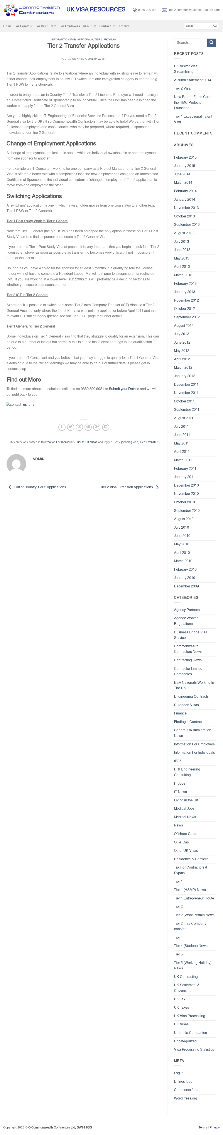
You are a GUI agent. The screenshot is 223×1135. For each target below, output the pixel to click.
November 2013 (186, 208)
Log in (179, 1073)
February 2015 (185, 157)
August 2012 (184, 326)
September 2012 (187, 317)
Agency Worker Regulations (186, 621)
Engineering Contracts (191, 697)
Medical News (185, 817)
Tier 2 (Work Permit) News (194, 915)
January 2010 (184, 578)
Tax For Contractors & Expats (191, 870)
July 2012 (181, 334)
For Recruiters (46, 26)
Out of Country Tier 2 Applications (40, 487)
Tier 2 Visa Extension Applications (127, 487)
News (178, 825)
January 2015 (184, 166)
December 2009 (186, 586)
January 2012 (184, 376)
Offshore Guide (185, 834)
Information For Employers (194, 744)
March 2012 (183, 368)
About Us (89, 26)
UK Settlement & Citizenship (187, 988)
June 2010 (182, 536)
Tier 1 (178, 882)
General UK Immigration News (192, 733)
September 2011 (186, 410)
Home (7, 26)
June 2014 (182, 174)
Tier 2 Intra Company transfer (190, 926)
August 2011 (183, 418)
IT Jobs (179, 784)
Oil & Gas (181, 842)
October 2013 (184, 216)
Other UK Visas (186, 851)
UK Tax (179, 999)
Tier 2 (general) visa (125, 442)
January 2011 (184, 477)
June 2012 (182, 342)
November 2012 (186, 300)
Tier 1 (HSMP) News (190, 890)
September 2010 (187, 511)
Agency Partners (187, 610)
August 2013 (184, 233)
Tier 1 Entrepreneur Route (194, 898)
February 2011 (185, 469)
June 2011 (182, 435)
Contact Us (107, 26)
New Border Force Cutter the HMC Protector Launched (193, 102)
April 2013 (182, 267)
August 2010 (184, 519)
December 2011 (186, 385)
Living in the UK (186, 800)
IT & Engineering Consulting (187, 772)
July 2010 (181, 527)
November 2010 (186, 494)
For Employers (70, 26)
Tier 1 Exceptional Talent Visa (193, 119)
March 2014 (183, 183)
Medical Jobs (184, 809)
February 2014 (185, 191)
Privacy (215, 1127)
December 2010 (186, 485)
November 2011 (186, 393)
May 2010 (181, 544)
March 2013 (183, 275)
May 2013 (181, 258)
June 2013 (182, 250)
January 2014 (184, 200)
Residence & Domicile (191, 859)
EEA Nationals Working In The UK (194, 685)
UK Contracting (186, 977)
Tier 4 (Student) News (191, 946)
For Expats (22, 26)
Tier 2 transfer (148, 442)
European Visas (186, 705)
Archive (124, 26)
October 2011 (184, 401)
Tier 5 (178, 954)
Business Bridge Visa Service (190, 635)
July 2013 (181, 242)
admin (102, 59)
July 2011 (181, 427)
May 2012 (181, 351)
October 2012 (184, 309)
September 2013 (187, 225)
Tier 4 (178, 938)
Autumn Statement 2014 (192, 80)
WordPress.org (185, 1098)
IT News (180, 792)
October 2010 (184, 502)
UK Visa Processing (189, 1016)
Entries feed (183, 1082)
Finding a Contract (188, 722)
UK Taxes (181, 1007)
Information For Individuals (72, 39)
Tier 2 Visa (182, 88)
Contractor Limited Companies (188, 671)
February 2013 (185, 284)
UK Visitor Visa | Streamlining (186, 69)
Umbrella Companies (190, 1033)
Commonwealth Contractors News (188, 649)
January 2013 (184, 292)
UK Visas (110, 39)
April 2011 (182, 452)
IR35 (177, 761)
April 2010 (182, 553)
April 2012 (182, 359)
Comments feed (186, 1090)
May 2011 (181, 443)
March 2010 (183, 561)
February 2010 (185, 570)
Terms (203, 1127)
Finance (180, 713)
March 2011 (183, 460)
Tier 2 (99, 39)
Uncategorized (185, 1041)
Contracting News (188, 660)
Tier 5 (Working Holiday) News (192, 965)
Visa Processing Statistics (194, 1050)
